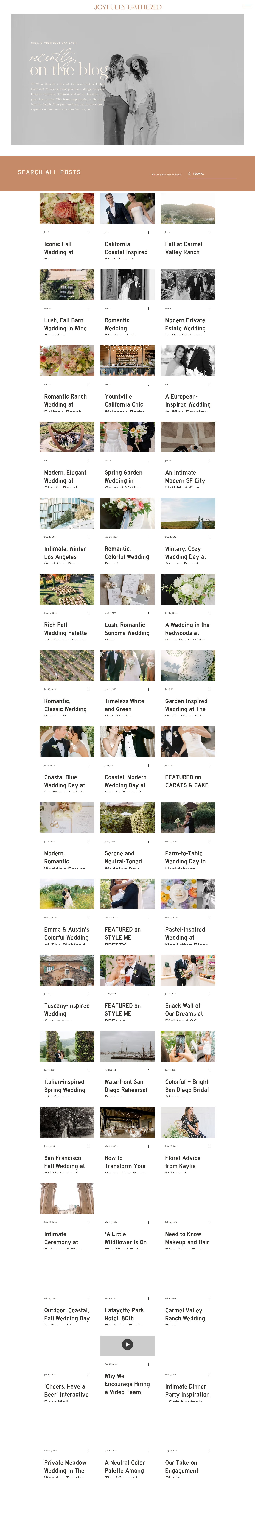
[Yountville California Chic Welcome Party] (127, 360)
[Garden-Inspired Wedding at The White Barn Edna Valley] (188, 665)
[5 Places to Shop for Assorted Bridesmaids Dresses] (188, 1503)
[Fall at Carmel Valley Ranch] (188, 208)
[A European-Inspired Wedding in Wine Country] (188, 360)
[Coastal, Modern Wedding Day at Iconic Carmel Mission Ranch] (127, 741)
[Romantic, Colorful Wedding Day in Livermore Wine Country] (127, 513)
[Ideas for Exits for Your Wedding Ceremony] (67, 1503)
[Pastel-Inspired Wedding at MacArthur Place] (188, 894)
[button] (246, 6)
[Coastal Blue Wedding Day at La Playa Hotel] (67, 741)
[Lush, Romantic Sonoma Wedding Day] (127, 589)
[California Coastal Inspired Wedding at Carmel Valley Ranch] (127, 208)
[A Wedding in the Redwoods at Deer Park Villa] (188, 589)
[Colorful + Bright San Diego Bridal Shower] (188, 1046)
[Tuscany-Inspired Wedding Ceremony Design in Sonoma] (67, 970)
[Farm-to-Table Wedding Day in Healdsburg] (188, 817)
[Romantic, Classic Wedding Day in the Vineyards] (67, 665)
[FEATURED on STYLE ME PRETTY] (127, 894)
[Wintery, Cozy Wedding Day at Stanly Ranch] (188, 513)
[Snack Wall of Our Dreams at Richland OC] (188, 970)
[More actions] (89, 232)
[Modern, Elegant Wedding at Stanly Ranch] (67, 437)
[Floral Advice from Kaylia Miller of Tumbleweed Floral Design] (188, 1122)
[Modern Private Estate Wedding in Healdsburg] (188, 284)
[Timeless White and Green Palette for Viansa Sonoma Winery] (127, 665)
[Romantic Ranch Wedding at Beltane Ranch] (67, 360)
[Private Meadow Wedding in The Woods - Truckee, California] (67, 1427)
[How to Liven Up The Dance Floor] (127, 1503)
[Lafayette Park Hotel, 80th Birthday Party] (127, 1274)
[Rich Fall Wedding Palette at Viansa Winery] (67, 589)
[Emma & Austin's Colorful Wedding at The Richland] (67, 894)
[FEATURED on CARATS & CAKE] (188, 741)
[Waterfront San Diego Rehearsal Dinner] (127, 1046)
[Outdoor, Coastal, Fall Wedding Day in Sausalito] (67, 1274)
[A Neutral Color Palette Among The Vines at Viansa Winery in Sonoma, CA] (127, 1427)
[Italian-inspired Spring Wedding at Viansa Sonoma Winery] (67, 1046)
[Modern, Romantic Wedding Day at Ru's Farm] (67, 817)
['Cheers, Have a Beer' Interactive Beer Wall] (67, 1351)
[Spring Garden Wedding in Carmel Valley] (127, 437)
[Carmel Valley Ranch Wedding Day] (188, 1274)
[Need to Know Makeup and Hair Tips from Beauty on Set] (188, 1198)
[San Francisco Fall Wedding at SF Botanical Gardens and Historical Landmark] (67, 1122)
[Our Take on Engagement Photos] (188, 1427)
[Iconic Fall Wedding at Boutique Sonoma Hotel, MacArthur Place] (67, 208)
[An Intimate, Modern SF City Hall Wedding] (188, 437)
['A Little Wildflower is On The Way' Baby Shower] (127, 1198)
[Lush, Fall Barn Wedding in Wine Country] (67, 284)
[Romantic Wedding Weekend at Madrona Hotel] (127, 284)
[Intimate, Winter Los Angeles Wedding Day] (67, 513)
